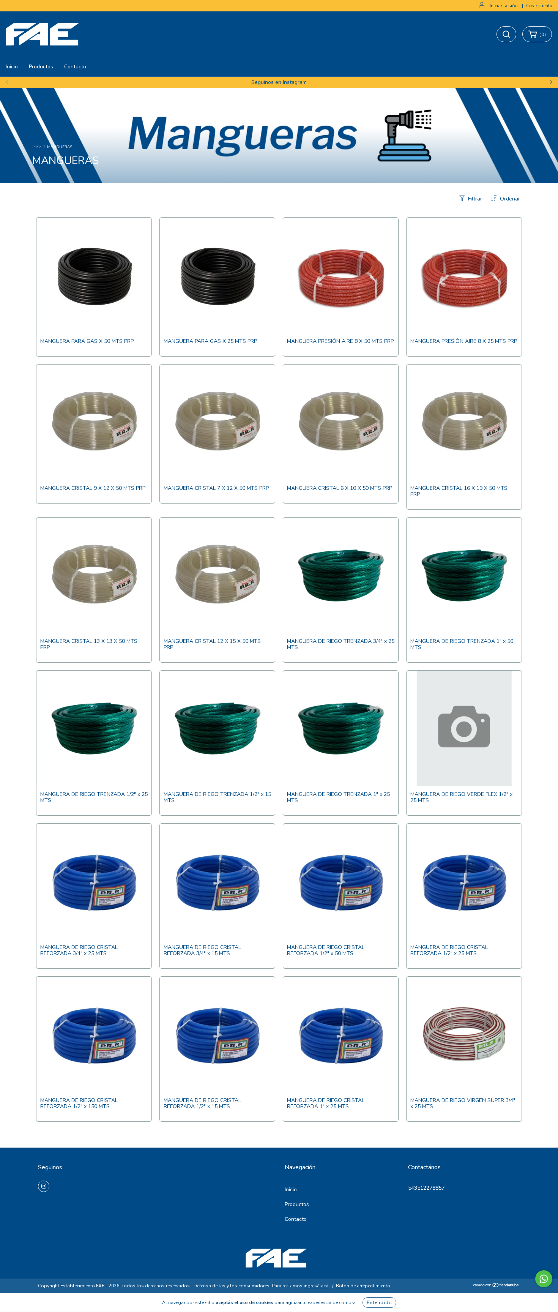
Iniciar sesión (504, 6)
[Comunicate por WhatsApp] (543, 1278)
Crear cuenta (539, 6)
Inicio (12, 66)
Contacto (75, 66)
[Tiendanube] (496, 1286)
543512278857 (426, 1188)
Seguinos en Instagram (279, 82)
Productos (41, 66)
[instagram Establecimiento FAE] (43, 1186)
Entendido (379, 1302)
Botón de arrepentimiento (363, 1286)
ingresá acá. (316, 1286)
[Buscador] (506, 34)
